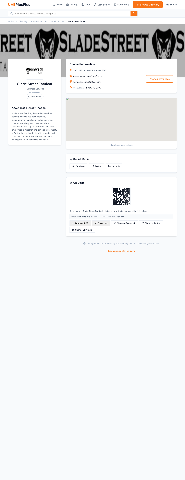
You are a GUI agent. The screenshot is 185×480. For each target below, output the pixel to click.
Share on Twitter (152, 223)
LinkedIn (116, 166)
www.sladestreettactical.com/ (87, 82)
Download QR (81, 223)
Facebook (80, 166)
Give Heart (36, 96)
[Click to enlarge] (121, 196)
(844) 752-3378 (93, 87)
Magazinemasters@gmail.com (87, 76)
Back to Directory (19, 21)
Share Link (103, 223)
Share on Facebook (126, 223)
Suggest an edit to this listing (121, 251)
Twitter (98, 166)
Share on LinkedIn (83, 230)
